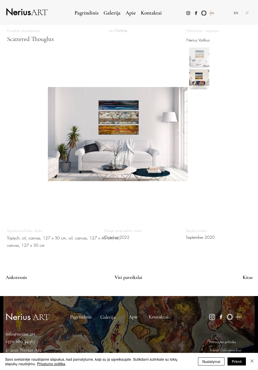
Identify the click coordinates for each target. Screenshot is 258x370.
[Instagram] (188, 13)
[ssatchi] (203, 13)
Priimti (237, 361)
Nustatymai (211, 361)
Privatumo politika (51, 363)
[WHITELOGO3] (239, 317)
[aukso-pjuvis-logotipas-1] (211, 13)
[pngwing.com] (212, 317)
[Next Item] (179, 134)
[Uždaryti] (252, 361)
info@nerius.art (20, 334)
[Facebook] (196, 13)
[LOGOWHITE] (230, 317)
